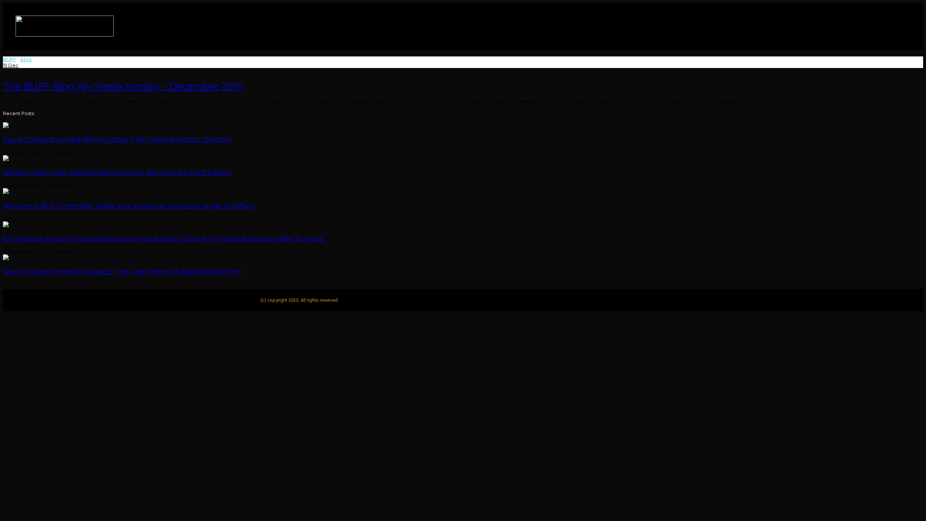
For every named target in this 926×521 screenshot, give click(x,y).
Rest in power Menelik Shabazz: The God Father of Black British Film (122, 271)
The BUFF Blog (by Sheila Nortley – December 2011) (123, 86)
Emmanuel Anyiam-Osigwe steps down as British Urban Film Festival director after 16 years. (163, 238)
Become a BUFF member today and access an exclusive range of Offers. (129, 205)
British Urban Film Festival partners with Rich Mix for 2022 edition (117, 172)
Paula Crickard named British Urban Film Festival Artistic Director (117, 139)
